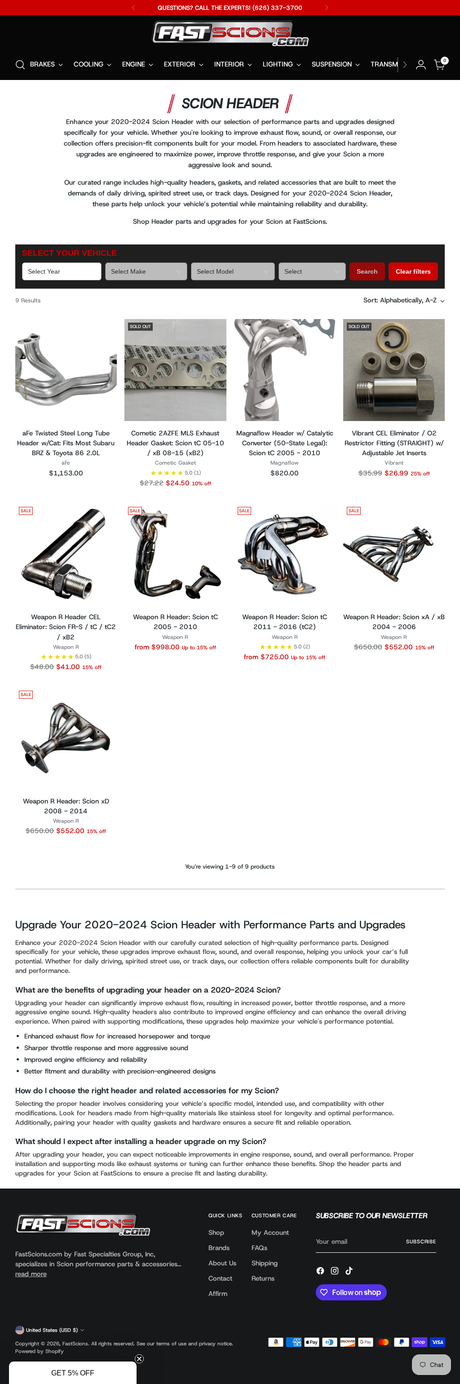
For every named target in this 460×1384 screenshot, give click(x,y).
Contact (220, 1278)
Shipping (265, 1263)
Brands (219, 1247)
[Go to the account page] (421, 65)
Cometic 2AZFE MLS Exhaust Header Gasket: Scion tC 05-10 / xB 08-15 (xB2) (175, 443)
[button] (73, 1373)
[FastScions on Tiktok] (350, 1272)
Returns (263, 1278)
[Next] (326, 7)
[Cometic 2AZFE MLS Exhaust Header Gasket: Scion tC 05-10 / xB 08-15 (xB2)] (175, 370)
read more (31, 1273)
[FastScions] (230, 35)
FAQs (259, 1247)
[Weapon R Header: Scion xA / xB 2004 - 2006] (394, 554)
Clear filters (413, 271)
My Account (270, 1232)
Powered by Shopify (39, 1351)
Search (367, 271)
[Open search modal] (20, 65)
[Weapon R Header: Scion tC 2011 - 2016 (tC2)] (285, 554)
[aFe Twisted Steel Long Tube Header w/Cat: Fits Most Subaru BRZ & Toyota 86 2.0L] (66, 370)
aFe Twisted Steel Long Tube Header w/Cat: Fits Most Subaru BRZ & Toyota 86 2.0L (66, 443)
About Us (222, 1263)
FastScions (75, 1343)
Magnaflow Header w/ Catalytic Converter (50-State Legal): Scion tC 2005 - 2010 (284, 443)
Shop (216, 1232)
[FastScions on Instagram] (335, 1272)
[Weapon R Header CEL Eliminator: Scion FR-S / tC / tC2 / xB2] (66, 554)
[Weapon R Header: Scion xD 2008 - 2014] (66, 738)
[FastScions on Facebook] (321, 1272)
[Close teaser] (139, 1358)
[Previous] (133, 7)
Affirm (217, 1293)
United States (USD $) (52, 1330)
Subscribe (421, 1241)
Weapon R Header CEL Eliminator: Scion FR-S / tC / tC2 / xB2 (66, 626)
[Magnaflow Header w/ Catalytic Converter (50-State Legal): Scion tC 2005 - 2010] (285, 370)
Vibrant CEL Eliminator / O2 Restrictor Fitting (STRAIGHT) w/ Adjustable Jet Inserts (394, 443)
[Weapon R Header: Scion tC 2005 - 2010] (175, 554)
